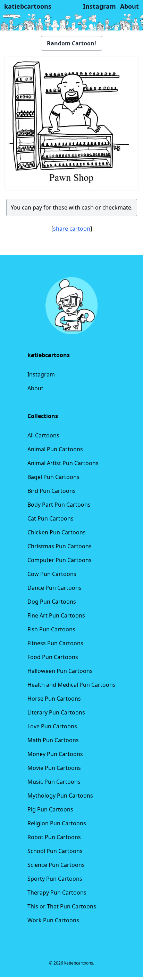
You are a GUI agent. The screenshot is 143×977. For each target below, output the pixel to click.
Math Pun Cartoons (53, 740)
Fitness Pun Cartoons (55, 643)
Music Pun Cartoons (54, 781)
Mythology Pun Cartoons (60, 795)
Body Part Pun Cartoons (59, 504)
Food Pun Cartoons (52, 657)
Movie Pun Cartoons (54, 768)
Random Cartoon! (71, 43)
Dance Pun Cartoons (54, 588)
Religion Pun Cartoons (56, 823)
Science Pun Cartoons (56, 865)
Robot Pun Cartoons (54, 837)
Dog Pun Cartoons (51, 601)
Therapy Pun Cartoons (56, 892)
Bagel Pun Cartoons (53, 477)
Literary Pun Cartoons (56, 712)
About (35, 388)
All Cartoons (43, 435)
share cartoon (71, 228)
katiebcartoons (27, 6)
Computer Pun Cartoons (59, 560)
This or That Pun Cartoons (61, 906)
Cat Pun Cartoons (50, 518)
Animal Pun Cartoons (55, 449)
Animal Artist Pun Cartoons (63, 463)
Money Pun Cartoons (55, 754)
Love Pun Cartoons (52, 726)
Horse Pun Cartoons (54, 698)
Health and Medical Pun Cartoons (71, 685)
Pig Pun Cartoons (50, 809)
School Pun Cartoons (55, 851)
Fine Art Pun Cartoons (56, 615)
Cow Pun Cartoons (51, 574)
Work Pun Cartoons (53, 920)
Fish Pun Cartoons (51, 629)
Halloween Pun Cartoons (60, 671)
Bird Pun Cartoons (51, 491)
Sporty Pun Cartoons (54, 878)
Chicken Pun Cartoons (56, 532)
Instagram (41, 374)
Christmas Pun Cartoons (59, 546)
